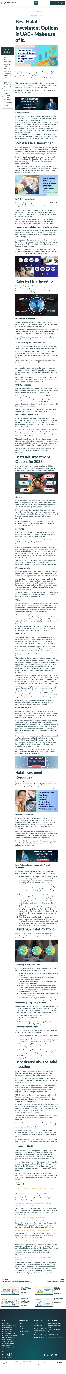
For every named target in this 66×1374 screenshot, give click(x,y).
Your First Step (57, 3)
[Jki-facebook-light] (44, 1355)
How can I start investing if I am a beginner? (30, 1218)
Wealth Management (38, 1324)
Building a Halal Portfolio (7, 89)
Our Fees (22, 1329)
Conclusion (8, 102)
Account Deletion (24, 1331)
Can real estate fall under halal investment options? (33, 1241)
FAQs (6, 105)
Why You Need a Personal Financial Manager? (26, 1288)
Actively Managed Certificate (39, 1331)
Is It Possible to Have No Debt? (58, 1299)
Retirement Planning (40, 1335)
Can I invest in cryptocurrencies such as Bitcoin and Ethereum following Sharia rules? (33, 1204)
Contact (22, 1334)
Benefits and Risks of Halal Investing (7, 97)
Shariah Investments (40, 1328)
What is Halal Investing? (7, 59)
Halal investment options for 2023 (27, 85)
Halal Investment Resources (8, 82)
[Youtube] (56, 1355)
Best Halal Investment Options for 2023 (8, 74)
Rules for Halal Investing (7, 66)
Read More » (24, 1292)
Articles (22, 1326)
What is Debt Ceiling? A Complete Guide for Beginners (25, 1300)
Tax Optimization (39, 1337)
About (21, 1323)
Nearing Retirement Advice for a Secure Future (58, 1289)
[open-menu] (36, 3)
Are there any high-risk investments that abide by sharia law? (36, 1230)
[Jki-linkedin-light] (48, 1355)
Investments (37, 11)
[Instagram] (52, 1355)
